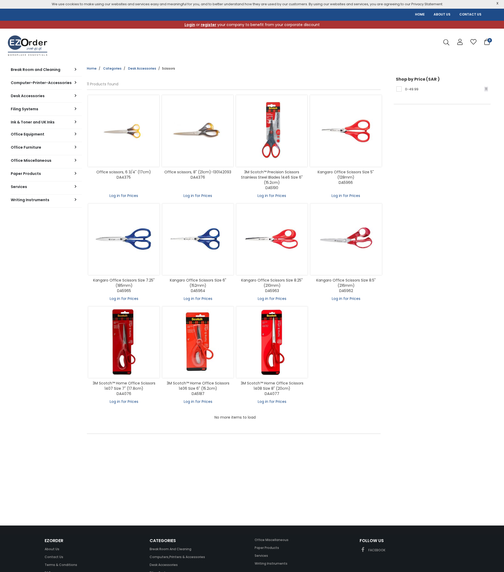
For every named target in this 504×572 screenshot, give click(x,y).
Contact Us (54, 557)
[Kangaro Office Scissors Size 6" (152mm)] (198, 239)
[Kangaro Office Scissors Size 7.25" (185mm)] (124, 239)
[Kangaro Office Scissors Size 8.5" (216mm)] (346, 239)
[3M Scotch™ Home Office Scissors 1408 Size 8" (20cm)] (272, 342)
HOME (420, 14)
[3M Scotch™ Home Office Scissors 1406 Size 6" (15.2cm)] (198, 342)
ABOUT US (442, 14)
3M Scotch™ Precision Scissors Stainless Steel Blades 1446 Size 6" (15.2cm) (272, 177)
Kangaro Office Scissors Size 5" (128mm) (346, 174)
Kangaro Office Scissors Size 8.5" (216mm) (346, 283)
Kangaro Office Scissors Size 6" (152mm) (198, 283)
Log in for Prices (123, 195)
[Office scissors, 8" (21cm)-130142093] (197, 131)
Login (190, 24)
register (208, 24)
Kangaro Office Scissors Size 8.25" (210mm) (272, 283)
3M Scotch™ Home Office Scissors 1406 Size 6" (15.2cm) (198, 386)
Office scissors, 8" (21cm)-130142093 (197, 172)
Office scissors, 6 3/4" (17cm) (123, 172)
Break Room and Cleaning (170, 549)
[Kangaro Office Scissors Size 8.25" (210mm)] (272, 239)
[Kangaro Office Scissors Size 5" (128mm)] (345, 131)
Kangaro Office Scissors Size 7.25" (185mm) (124, 283)
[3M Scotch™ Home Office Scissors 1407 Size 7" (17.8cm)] (124, 342)
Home (92, 68)
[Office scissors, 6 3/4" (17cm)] (123, 131)
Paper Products (267, 547)
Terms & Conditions (61, 565)
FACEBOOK (376, 550)
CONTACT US (470, 14)
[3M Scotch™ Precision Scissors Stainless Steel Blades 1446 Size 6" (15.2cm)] (271, 131)
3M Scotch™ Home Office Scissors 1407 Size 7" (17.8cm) (124, 386)
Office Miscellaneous (271, 540)
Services (261, 555)
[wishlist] (473, 42)
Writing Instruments (271, 563)
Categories (112, 68)
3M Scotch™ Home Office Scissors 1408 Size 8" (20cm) (272, 386)
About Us (52, 549)
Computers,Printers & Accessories (177, 557)
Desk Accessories (142, 68)
